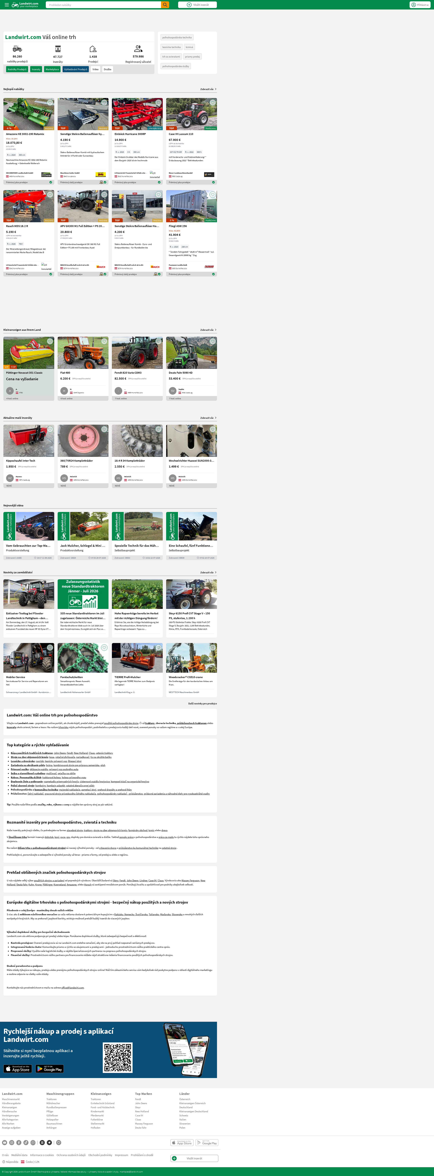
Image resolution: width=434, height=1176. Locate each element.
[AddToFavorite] (50, 102)
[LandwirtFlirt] (58, 1142)
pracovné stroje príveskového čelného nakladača (70, 793)
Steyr (115, 880)
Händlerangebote (11, 1103)
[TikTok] (25, 1142)
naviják (40, 761)
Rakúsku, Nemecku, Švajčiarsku (131, 914)
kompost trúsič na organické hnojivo (130, 781)
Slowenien (184, 1123)
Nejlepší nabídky (13, 89)
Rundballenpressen (56, 1107)
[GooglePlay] (49, 1068)
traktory (88, 830)
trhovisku (63, 727)
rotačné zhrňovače (65, 757)
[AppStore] (17, 1068)
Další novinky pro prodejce (202, 703)
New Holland (81, 753)
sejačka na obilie (66, 773)
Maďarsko (165, 914)
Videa (95, 69)
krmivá (189, 47)
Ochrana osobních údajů (71, 1155)
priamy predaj (192, 56)
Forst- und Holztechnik (102, 1107)
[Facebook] (18, 1142)
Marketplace (52, 69)
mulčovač (51, 773)
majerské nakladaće (69, 789)
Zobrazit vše (207, 89)
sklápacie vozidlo (39, 769)
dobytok (49, 837)
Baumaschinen (54, 1123)
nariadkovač (82, 757)
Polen (182, 1127)
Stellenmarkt (97, 1123)
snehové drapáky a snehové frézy (114, 789)
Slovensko (177, 914)
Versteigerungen (10, 1115)
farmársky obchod (137, 830)
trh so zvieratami (171, 56)
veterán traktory (104, 753)
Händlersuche (9, 1111)
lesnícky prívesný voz (56, 761)
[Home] (25, 4)
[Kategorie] (42, 1142)
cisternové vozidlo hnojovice (95, 781)
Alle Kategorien (10, 1119)
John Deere (60, 753)
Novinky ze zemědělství (17, 572)
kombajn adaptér (56, 785)
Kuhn (31, 884)
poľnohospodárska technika (177, 37)
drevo (164, 830)
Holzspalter (52, 1119)
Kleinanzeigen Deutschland (193, 1111)
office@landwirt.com (72, 987)
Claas (92, 753)
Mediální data (19, 1155)
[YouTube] (4, 1142)
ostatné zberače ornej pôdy (80, 785)
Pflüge (49, 1111)
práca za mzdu (166, 837)
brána (49, 765)
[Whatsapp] (33, 1142)
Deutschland (186, 1107)
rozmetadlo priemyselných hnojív (61, 781)
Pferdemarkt (97, 1115)
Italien (182, 1119)
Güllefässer (52, 1115)
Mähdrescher (53, 1103)
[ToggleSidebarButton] (6, 4)
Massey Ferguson (190, 880)
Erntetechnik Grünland (102, 1103)
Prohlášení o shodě (142, 1155)
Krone (38, 884)
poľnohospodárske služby (175, 66)
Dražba (107, 69)
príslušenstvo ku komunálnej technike (138, 847)
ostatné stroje (169, 847)
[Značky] (49, 1142)
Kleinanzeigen (9, 1107)
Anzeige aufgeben (11, 1127)
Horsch (88, 884)
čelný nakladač (36, 793)
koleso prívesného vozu (74, 777)
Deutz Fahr (21, 884)
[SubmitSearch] (165, 4)
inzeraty (36, 69)
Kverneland (60, 884)
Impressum (121, 1155)
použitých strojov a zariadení (49, 880)
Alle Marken (8, 1123)
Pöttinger (47, 884)
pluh (103, 765)
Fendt (70, 753)
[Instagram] (11, 1142)
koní (57, 837)
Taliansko (154, 914)
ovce (62, 837)
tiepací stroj (75, 761)
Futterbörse (97, 1119)
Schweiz (183, 1115)
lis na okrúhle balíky (101, 757)
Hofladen (95, 1127)
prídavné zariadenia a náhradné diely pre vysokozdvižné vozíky (177, 793)
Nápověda (12, 1162)
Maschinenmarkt (11, 1099)
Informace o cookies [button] (42, 1155)
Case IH (152, 880)
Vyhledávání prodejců (75, 69)
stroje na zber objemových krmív (110, 830)
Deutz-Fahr (140, 1127)
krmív (151, 830)
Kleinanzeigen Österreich (192, 1103)
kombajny (40, 785)
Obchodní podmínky (100, 1155)
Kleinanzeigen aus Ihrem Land (22, 330)
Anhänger (51, 1127)
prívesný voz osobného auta (63, 769)
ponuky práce (126, 837)
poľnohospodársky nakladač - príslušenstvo (120, 793)
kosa (51, 757)
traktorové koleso (51, 777)
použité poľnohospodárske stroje (121, 723)
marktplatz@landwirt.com (131, 1171)
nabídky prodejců (17, 69)
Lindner (143, 880)
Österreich (184, 1099)
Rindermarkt (97, 1111)
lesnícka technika (171, 47)
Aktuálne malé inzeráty (17, 418)
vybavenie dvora (107, 847)
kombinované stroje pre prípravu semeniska (76, 765)
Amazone (71, 884)
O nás (5, 1155)
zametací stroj (88, 789)
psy (68, 837)
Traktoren (51, 1099)
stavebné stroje (75, 830)
